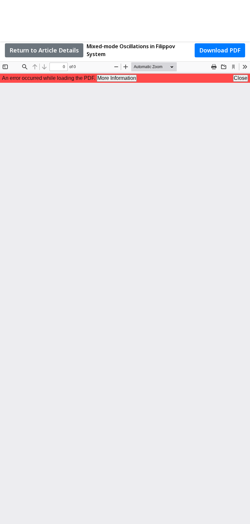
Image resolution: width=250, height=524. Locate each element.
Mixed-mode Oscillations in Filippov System (131, 50)
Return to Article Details (44, 50)
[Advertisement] (125, 19)
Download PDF (220, 50)
